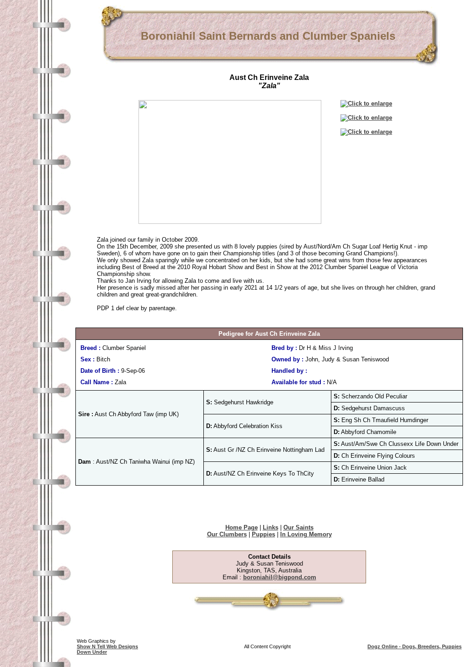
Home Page (241, 527)
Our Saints (298, 527)
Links (270, 527)
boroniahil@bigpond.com (279, 577)
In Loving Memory (306, 534)
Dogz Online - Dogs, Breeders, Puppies (414, 646)
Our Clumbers (227, 534)
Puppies (263, 534)
